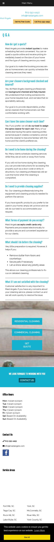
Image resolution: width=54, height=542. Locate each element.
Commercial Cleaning (27, 332)
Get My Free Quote (22, 22)
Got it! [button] (27, 537)
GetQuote (27, 345)
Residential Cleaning (27, 321)
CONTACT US (27, 380)
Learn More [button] (39, 530)
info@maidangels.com (32, 15)
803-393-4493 (32, 12)
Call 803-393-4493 (42, 22)
